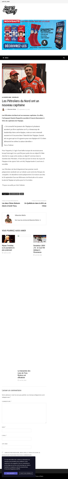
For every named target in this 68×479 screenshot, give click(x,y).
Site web (5, 444)
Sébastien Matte (11, 109)
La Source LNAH (6, 97)
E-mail (4, 435)
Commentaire (7, 401)
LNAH (22, 194)
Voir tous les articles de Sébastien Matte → (28, 220)
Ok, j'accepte (10, 473)
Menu (6, 58)
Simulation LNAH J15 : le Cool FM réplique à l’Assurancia (39, 249)
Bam (41, 476)
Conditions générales (26, 473)
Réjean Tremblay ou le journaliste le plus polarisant (8, 248)
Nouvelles (15, 97)
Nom (4, 427)
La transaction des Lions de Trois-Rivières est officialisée (24, 374)
